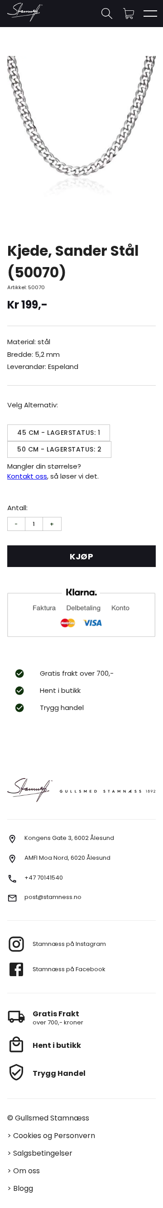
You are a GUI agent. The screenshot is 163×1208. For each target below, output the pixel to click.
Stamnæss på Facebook (69, 969)
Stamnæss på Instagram (69, 944)
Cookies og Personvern (54, 1135)
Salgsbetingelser (42, 1153)
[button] (128, 13)
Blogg (23, 1188)
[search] (107, 13)
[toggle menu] (150, 13)
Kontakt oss (27, 476)
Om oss (26, 1171)
